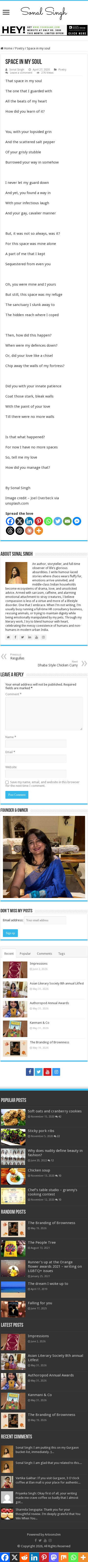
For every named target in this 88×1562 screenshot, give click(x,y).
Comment (13, 694)
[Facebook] (10, 521)
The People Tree (42, 1242)
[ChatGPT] (19, 530)
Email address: (13, 920)
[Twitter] (58, 521)
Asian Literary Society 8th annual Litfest (57, 983)
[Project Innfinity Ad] (44, 30)
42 (59, 1116)
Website (11, 767)
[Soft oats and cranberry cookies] (13, 1117)
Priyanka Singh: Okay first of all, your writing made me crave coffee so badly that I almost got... (47, 1498)
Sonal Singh (16, 69)
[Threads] (10, 530)
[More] (38, 530)
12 (52, 1160)
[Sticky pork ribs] (13, 1137)
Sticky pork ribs (41, 1131)
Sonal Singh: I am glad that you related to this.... (49, 1463)
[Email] (67, 521)
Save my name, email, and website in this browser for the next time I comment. (42, 784)
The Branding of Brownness (49, 1042)
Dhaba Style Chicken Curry (58, 663)
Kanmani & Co (39, 1022)
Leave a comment (21, 72)
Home (7, 48)
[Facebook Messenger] (77, 521)
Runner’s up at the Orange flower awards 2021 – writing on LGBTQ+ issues (55, 1266)
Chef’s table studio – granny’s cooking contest (52, 1192)
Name (10, 737)
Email (10, 752)
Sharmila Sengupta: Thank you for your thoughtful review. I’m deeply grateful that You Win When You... (48, 1514)
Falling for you (40, 1303)
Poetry (19, 48)
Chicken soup (39, 1170)
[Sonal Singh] (44, 12)
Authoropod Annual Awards (49, 1003)
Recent (9, 953)
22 (58, 1136)
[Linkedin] (29, 521)
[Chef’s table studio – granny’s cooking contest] (13, 1196)
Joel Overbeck (42, 498)
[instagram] (56, 1072)
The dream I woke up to (48, 1283)
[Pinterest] (38, 521)
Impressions (38, 963)
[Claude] (29, 530)
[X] (19, 521)
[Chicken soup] (13, 1176)
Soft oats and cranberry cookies (55, 1111)
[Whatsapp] (48, 521)
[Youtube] (47, 1072)
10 (59, 1175)
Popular (25, 953)
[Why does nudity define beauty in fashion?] (13, 1156)
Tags (61, 953)
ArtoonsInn (53, 1534)
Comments (44, 953)
